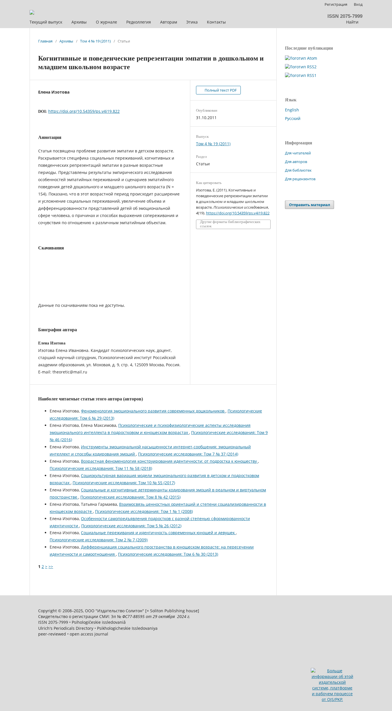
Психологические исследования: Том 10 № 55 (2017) (124, 482)
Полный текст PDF (220, 90)
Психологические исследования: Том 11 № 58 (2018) (101, 468)
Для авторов (296, 161)
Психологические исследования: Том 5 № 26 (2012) (131, 525)
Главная (45, 41)
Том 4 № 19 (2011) (95, 41)
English (292, 110)
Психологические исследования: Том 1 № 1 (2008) (144, 511)
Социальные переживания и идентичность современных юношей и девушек (158, 532)
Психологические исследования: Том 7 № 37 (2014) (188, 454)
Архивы (66, 41)
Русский (292, 118)
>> (50, 566)
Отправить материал (309, 204)
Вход (358, 4)
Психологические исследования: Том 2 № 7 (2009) (99, 540)
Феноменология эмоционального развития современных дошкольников (153, 411)
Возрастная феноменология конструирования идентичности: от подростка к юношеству (169, 461)
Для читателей (298, 153)
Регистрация (336, 4)
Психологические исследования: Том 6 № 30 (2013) (168, 554)
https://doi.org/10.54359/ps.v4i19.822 (84, 111)
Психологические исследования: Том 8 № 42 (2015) (130, 497)
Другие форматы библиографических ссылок (230, 224)
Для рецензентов (300, 178)
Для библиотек (298, 170)
